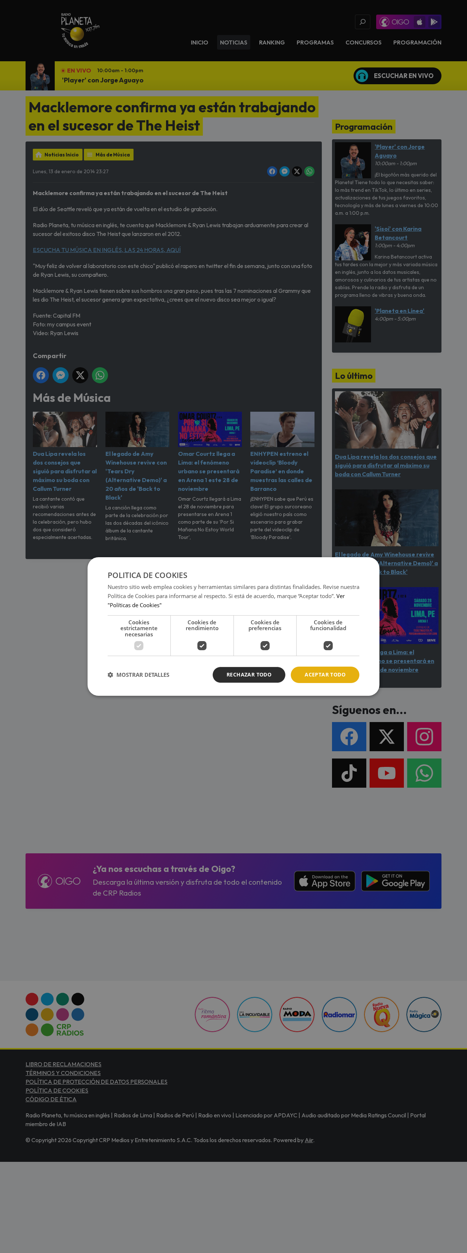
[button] (138, 675)
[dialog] (233, 626)
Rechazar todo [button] (249, 674)
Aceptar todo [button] (325, 674)
